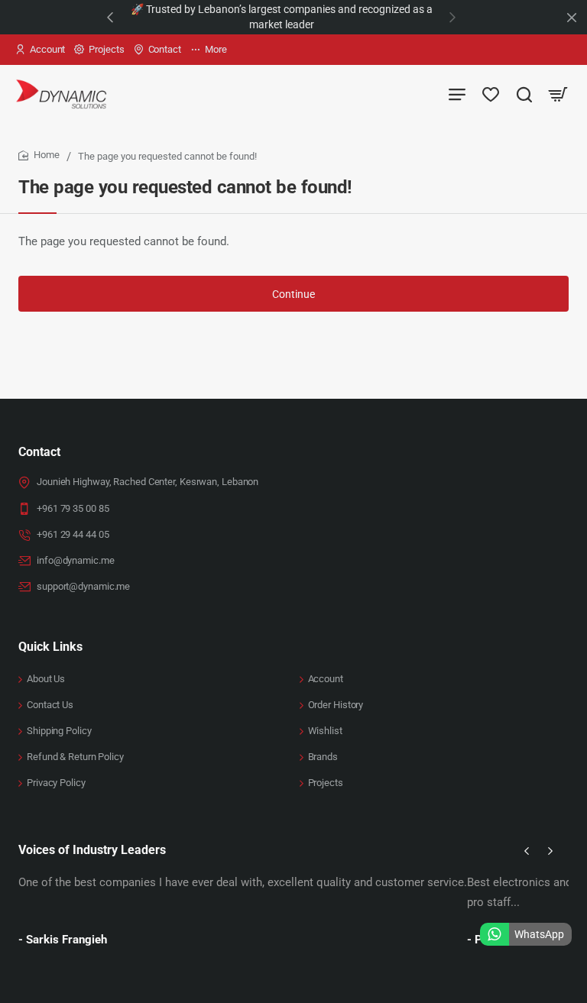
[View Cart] (558, 93)
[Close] (572, 17)
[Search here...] (524, 93)
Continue (293, 294)
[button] (110, 16)
